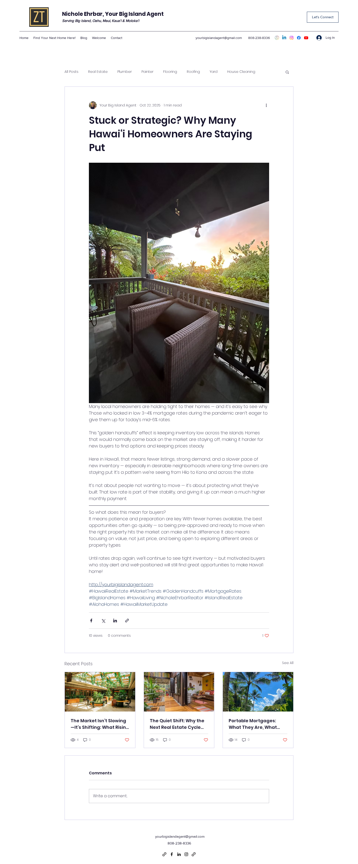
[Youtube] (306, 37)
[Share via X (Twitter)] (103, 620)
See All (287, 662)
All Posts (71, 71)
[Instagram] (291, 37)
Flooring (170, 71)
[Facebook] (298, 37)
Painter (147, 71)
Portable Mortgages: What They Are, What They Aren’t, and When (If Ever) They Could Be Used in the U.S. (257, 724)
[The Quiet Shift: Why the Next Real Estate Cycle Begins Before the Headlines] (179, 692)
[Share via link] (127, 620)
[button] (287, 72)
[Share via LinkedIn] (115, 620)
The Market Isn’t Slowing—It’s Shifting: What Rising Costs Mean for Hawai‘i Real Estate (100, 724)
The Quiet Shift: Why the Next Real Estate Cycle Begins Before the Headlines (177, 724)
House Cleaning (241, 71)
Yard (213, 71)
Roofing (193, 71)
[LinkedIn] (284, 37)
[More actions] (266, 105)
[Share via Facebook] (91, 620)
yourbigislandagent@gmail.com (219, 38)
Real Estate (98, 71)
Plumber (124, 71)
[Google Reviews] (276, 37)
